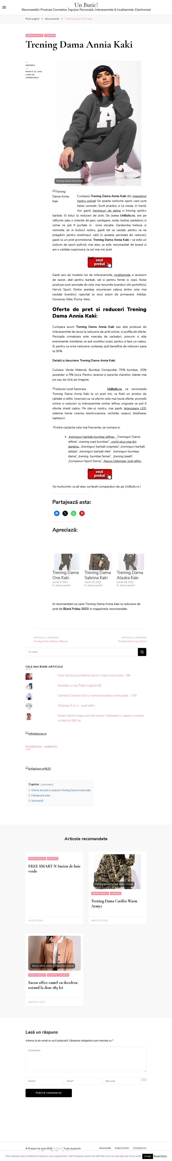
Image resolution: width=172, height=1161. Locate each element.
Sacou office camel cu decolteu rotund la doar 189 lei (52, 985)
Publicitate (122, 1148)
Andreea (30, 65)
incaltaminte (122, 275)
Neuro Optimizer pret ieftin (122, 461)
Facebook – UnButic (42, 747)
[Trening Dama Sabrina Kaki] (98, 562)
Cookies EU (139, 1148)
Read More (160, 1156)
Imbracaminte (34, 35)
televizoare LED (135, 408)
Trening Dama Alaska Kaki (130, 575)
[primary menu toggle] (4, 7)
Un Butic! (86, 5)
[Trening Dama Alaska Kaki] (131, 562)
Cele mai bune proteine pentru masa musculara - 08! (94, 675)
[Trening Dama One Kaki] (66, 562)
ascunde (46, 784)
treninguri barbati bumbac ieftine (91, 437)
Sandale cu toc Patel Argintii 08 (79, 685)
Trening (49, 35)
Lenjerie (52, 858)
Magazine (105, 1148)
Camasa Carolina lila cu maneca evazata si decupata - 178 (97, 696)
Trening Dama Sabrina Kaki (97, 575)
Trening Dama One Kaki (65, 575)
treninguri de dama (106, 211)
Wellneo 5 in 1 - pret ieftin (76, 706)
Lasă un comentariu (36, 76)
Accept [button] (147, 1156)
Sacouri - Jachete (58, 975)
